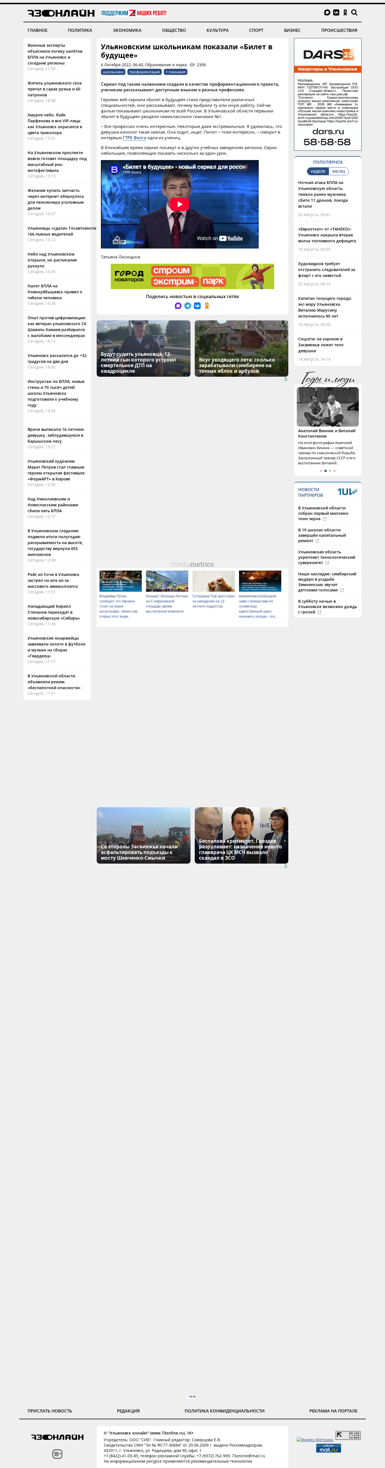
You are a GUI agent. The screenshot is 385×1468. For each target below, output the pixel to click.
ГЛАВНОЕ (37, 30)
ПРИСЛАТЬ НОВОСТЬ (50, 1411)
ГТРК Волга (134, 137)
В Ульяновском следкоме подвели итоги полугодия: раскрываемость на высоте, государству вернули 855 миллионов (55, 542)
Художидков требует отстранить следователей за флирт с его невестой (326, 269)
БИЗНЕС (292, 30)
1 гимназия (175, 71)
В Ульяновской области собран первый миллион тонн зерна (323, 513)
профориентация (144, 71)
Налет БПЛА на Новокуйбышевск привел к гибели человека (55, 291)
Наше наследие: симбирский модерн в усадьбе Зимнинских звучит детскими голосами (327, 582)
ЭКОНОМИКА (127, 30)
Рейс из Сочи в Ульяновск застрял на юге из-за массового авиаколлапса (53, 580)
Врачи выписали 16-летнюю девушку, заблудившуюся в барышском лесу (56, 435)
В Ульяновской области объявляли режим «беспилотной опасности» (54, 681)
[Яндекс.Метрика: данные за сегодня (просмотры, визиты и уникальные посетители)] (315, 1439)
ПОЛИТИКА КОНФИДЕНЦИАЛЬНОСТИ (225, 1411)
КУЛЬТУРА (218, 30)
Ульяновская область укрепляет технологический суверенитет (326, 557)
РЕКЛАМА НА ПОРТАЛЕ (333, 1411)
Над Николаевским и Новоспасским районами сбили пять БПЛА (53, 504)
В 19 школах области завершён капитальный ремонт (322, 535)
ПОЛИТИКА (80, 30)
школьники (113, 71)
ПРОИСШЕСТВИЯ (339, 30)
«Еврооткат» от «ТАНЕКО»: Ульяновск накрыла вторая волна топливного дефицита (327, 234)
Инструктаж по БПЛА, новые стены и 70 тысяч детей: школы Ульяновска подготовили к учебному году (56, 393)
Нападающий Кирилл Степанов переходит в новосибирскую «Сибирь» (54, 612)
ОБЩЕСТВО (174, 30)
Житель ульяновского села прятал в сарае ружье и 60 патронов (55, 88)
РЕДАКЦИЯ (128, 1411)
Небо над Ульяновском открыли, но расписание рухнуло (52, 260)
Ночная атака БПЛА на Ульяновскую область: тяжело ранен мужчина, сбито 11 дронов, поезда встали (323, 194)
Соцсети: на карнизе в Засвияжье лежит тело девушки (321, 344)
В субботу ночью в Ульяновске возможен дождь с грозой (327, 606)
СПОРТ (256, 30)
